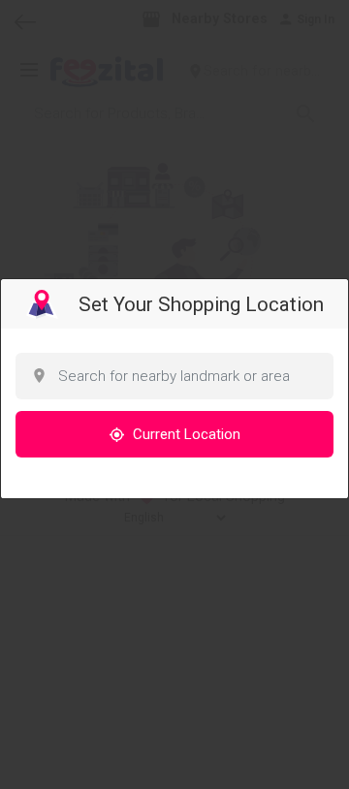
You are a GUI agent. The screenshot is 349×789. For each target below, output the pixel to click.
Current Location (184, 434)
